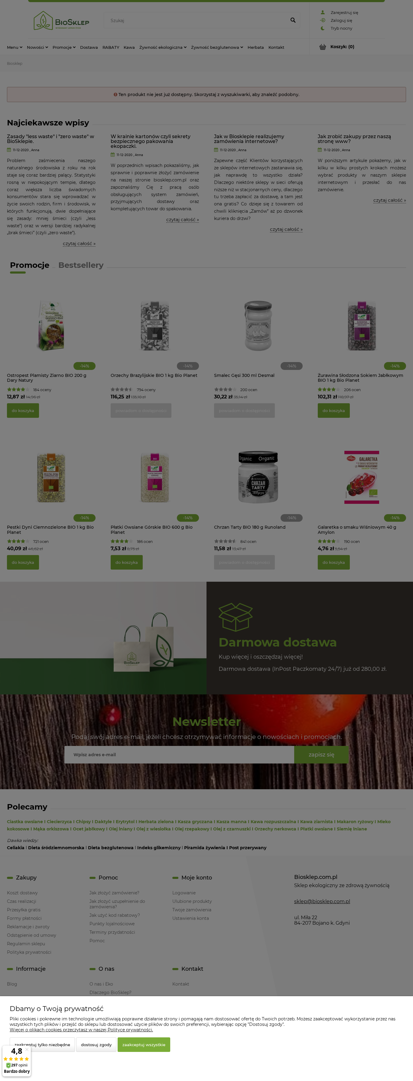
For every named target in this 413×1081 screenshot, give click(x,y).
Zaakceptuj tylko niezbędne (42, 1044)
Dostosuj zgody (96, 1044)
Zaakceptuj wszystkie (143, 1044)
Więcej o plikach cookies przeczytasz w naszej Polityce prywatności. (81, 1030)
